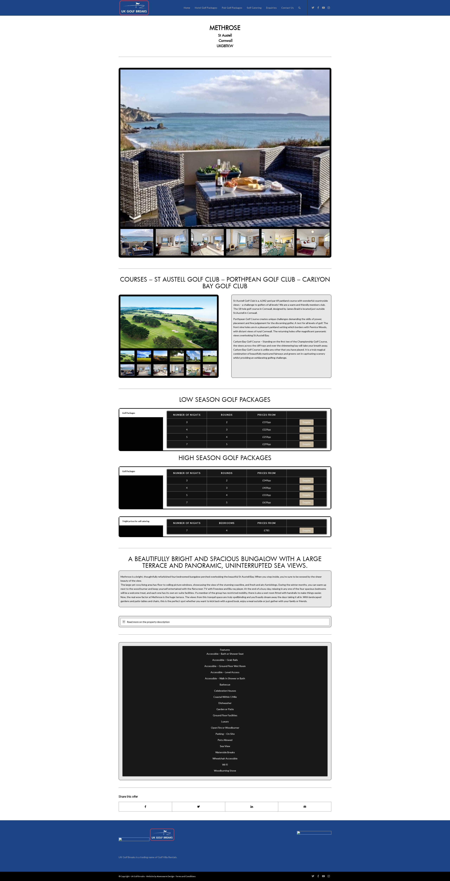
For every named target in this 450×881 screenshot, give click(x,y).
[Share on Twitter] (198, 806)
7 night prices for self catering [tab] (135, 521)
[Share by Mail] (304, 806)
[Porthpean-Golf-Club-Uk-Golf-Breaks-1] (160, 356)
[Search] (299, 7)
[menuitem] (186, 7)
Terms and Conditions (186, 876)
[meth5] (207, 242)
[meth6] (242, 242)
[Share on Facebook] (145, 806)
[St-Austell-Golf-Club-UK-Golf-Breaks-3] (144, 356)
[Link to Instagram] (328, 7)
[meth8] (313, 242)
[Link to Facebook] (318, 7)
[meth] (225, 148)
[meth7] (278, 242)
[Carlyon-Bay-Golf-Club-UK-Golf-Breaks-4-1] (168, 322)
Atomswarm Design (165, 876)
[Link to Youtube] (323, 7)
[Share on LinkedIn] (251, 806)
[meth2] (172, 242)
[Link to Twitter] (313, 7)
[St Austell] (177, 356)
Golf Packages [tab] (128, 413)
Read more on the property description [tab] (148, 621)
